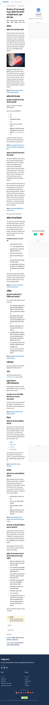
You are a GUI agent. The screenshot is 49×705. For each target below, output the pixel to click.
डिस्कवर (2, 672)
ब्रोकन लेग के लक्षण (14, 20)
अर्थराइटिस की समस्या (11, 377)
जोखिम (12, 22)
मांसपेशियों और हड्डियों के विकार (11, 5)
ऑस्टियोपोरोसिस (13, 349)
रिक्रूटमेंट (26, 683)
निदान (20, 22)
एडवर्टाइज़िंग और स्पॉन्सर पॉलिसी (6, 685)
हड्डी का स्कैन (13, 444)
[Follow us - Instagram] (4, 667)
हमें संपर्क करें (27, 685)
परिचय (8, 20)
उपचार (23, 22)
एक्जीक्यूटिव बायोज (28, 681)
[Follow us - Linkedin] (7, 667)
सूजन (11, 121)
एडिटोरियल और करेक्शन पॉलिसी (6, 683)
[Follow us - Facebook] (2, 667)
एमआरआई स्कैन (13, 449)
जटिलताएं (16, 22)
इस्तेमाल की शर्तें (3, 679)
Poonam (30, 18)
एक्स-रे (12, 201)
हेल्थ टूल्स (26, 672)
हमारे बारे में (26, 679)
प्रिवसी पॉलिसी (3, 681)
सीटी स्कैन (12, 447)
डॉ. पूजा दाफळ (38, 14)
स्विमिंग (11, 593)
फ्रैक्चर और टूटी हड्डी (21, 5)
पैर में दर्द (11, 246)
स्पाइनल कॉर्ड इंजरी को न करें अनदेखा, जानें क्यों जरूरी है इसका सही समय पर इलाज (15, 519)
